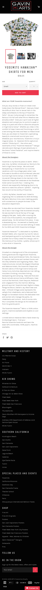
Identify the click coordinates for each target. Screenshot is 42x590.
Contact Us (33, 588)
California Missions (9, 481)
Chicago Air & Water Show (12, 394)
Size (3, 81)
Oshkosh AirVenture (9, 387)
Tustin (4, 464)
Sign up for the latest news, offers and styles (19, 565)
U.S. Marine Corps (9, 356)
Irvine (4, 467)
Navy (4, 359)
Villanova (5, 495)
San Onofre (6, 440)
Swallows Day (7, 485)
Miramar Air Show (9, 383)
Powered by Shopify (21, 579)
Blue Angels (6, 407)
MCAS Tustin (7, 373)
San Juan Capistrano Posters (13, 523)
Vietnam (5, 369)
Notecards (6, 543)
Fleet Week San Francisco (12, 404)
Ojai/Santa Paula (8, 460)
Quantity (32, 81)
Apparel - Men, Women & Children (15, 536)
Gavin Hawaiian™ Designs (12, 540)
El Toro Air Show (8, 390)
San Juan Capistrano (10, 447)
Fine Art (5, 512)
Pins (3, 547)
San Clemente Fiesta (10, 488)
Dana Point (6, 450)
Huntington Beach (9, 436)
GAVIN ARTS (11, 579)
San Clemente (7, 443)
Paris (4, 498)
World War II (7, 366)
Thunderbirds (7, 411)
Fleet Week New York (10, 401)
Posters (5, 519)
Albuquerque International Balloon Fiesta (18, 502)
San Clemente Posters (10, 526)
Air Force (5, 362)
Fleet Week (6, 397)
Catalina (5, 457)
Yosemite (5, 478)
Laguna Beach (7, 454)
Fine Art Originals (9, 516)
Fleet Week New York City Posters (15, 530)
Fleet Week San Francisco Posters (15, 533)
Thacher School (8, 492)
